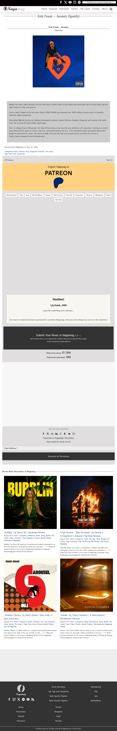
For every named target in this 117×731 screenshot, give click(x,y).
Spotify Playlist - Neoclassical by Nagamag (97, 624)
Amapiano (30, 538)
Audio (15, 151)
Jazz (27, 195)
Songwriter (21, 154)
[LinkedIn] (56, 433)
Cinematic (74, 541)
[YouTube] (28, 699)
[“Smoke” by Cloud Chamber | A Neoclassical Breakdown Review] (86, 585)
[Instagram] (14, 699)
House (48, 195)
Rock (108, 195)
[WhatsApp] (61, 433)
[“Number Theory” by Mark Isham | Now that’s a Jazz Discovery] (30, 585)
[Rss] (32, 699)
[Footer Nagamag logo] (21, 685)
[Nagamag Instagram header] (75, 2)
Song (43, 535)
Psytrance (79, 195)
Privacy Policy (77, 729)
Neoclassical (11, 195)
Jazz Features (50, 622)
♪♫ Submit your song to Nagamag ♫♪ (99, 2)
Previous (9, 160)
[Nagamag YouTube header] (71, 2)
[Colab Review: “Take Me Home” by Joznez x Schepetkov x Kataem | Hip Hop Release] (86, 502)
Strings (62, 626)
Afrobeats (31, 535)
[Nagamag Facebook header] (62, 2)
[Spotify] (23, 699)
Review (37, 538)
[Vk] (69, 433)
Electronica (58, 195)
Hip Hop (92, 539)
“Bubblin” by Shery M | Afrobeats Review (24, 532)
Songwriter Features (37, 151)
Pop (27, 151)
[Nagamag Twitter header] (66, 2)
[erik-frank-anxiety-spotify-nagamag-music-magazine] (58, 36)
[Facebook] (43, 433)
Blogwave (99, 195)
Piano (72, 624)
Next (109, 160)
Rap (80, 541)
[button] (111, 9)
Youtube (18, 538)
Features (22, 151)
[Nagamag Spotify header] (80, 2)
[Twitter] (18, 699)
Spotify (48, 535)
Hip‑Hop (58, 199)
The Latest (49, 151)
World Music (37, 195)
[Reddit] (52, 433)
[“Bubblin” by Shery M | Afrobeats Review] (30, 502)
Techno (89, 195)
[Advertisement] (58, 215)
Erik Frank (12, 154)
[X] (48, 433)
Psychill (69, 195)
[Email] (73, 433)
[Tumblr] (65, 433)
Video (11, 538)
